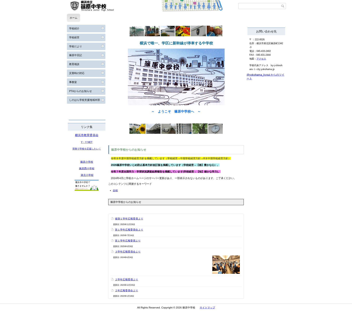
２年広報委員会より (126, 290)
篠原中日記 (75, 55)
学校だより (75, 46)
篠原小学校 (86, 161)
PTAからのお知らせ (80, 91)
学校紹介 (74, 28)
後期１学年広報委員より (129, 218)
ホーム (73, 17)
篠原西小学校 (86, 168)
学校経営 (74, 37)
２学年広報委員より (126, 279)
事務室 (73, 82)
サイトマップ (207, 307)
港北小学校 (87, 175)
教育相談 (74, 64)
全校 (115, 190)
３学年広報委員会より (128, 251)
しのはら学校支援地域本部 (84, 99)
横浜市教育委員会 (86, 135)
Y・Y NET (87, 142)
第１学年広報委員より (128, 240)
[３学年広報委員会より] (226, 264)
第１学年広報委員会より (129, 229)
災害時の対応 (77, 73)
